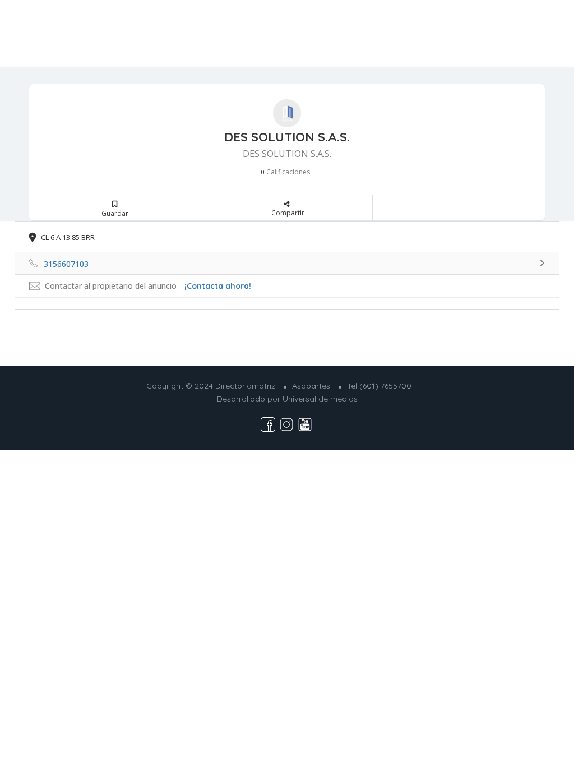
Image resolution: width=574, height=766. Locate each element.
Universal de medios (320, 399)
